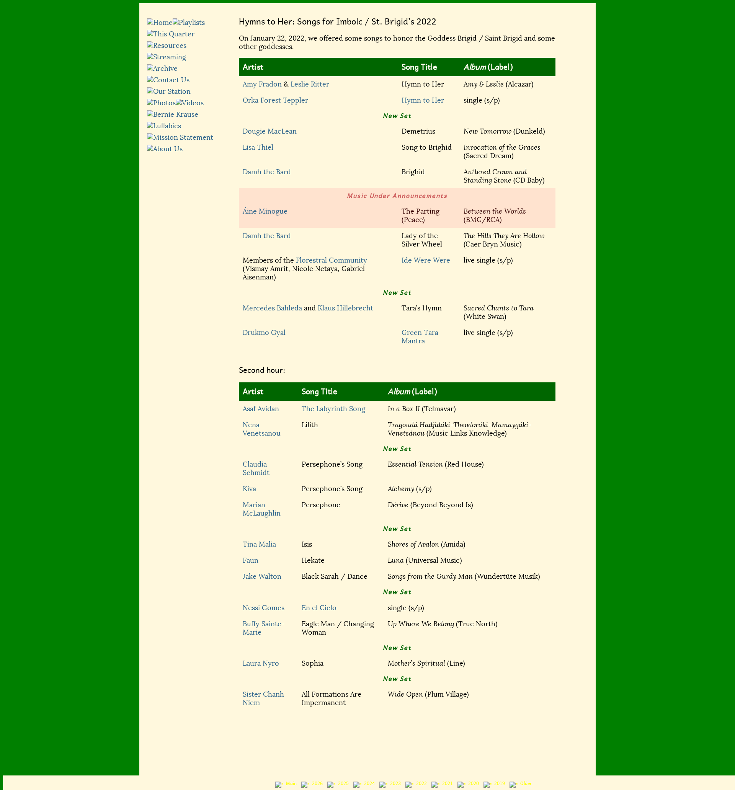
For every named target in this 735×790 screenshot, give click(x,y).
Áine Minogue (265, 211)
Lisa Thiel (258, 147)
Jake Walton (262, 576)
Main (290, 783)
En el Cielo (319, 608)
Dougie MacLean (270, 131)
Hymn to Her (423, 100)
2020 (472, 783)
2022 (420, 783)
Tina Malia (259, 544)
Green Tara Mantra (420, 336)
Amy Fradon (262, 84)
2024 (368, 783)
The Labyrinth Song (333, 409)
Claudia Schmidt (256, 468)
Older (525, 783)
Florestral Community (331, 260)
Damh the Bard (267, 172)
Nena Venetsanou (262, 429)
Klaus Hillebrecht (345, 308)
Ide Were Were (426, 260)
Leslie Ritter (310, 84)
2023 (394, 783)
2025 (342, 783)
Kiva (249, 489)
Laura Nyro (261, 663)
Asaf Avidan (261, 409)
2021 (446, 783)
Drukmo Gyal (264, 332)
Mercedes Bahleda (272, 308)
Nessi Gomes (263, 608)
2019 (498, 783)
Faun (250, 560)
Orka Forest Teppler (275, 100)
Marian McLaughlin (262, 509)
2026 (316, 783)
